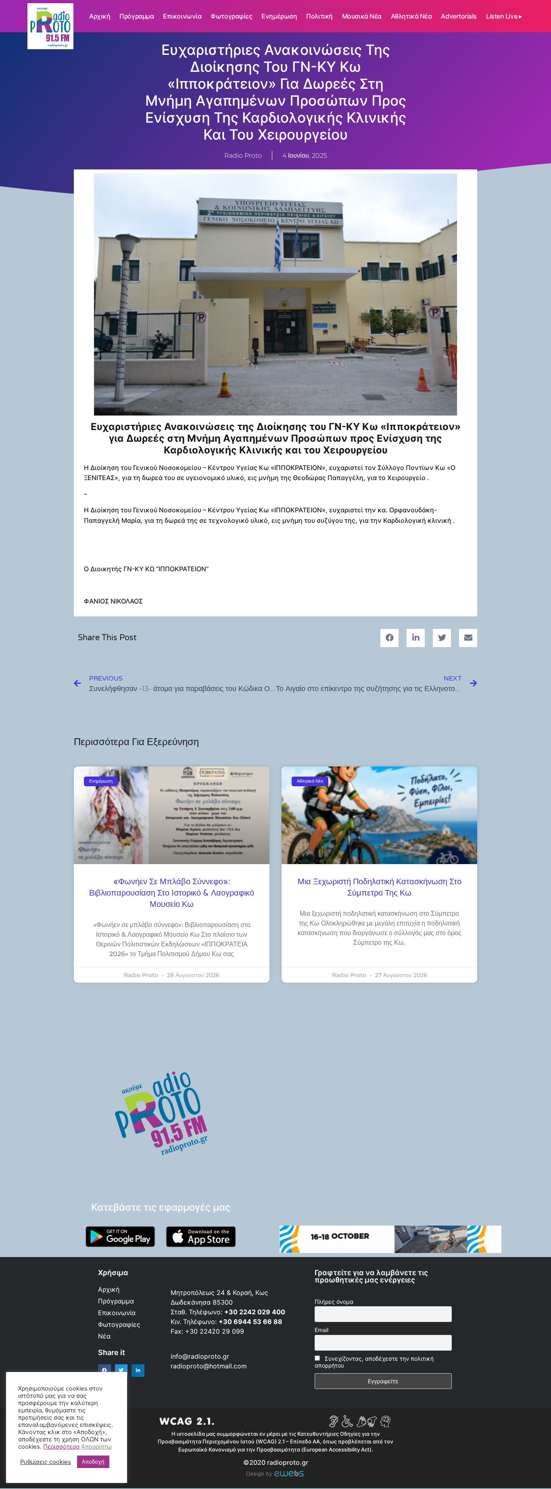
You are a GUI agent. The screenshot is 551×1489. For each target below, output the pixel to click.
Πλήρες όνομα (334, 1301)
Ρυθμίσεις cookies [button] (45, 1462)
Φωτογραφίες (231, 16)
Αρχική (99, 16)
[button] (389, 638)
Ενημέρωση (279, 16)
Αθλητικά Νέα (411, 16)
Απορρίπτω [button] (96, 1446)
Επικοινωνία (182, 16)
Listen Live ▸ (504, 16)
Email (321, 1329)
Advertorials (459, 16)
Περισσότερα (61, 1446)
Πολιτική (319, 16)
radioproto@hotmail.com (210, 1366)
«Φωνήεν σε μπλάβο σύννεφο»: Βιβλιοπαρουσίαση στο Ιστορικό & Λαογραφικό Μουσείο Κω (171, 893)
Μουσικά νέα (362, 16)
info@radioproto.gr (200, 1356)
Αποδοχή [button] (93, 1461)
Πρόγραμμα (136, 16)
